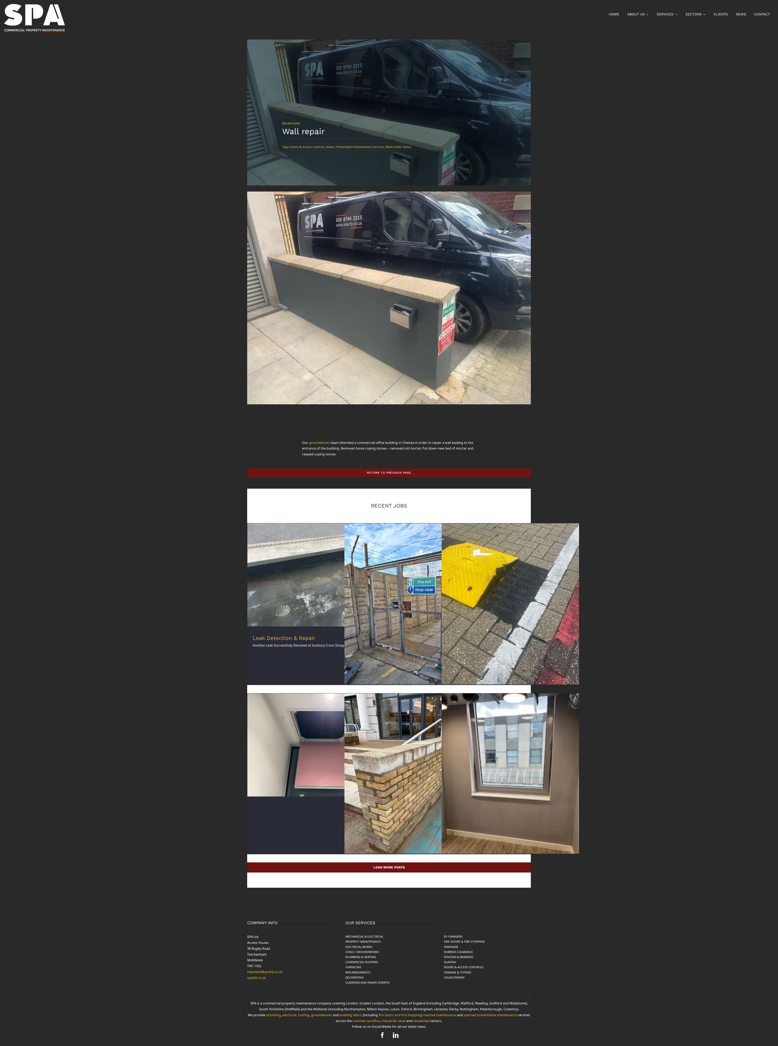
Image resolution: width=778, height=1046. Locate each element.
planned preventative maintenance (490, 1015)
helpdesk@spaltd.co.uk (265, 972)
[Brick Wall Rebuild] (413, 785)
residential (421, 1021)
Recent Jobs (291, 123)
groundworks (319, 442)
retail (402, 1021)
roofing (303, 1015)
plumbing (273, 1015)
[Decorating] (510, 785)
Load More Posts (389, 867)
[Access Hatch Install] (316, 745)
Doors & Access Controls (307, 147)
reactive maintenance (439, 1015)
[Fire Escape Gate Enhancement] (413, 615)
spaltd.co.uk (256, 977)
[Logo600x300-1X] (34, 4)
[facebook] (382, 1035)
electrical (289, 1015)
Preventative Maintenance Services (360, 147)
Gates (330, 147)
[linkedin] (395, 1035)
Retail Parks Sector (398, 147)
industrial (389, 1021)
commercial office (366, 1021)
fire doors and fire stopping (400, 1015)
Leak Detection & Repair (284, 638)
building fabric (351, 1015)
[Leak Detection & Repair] (316, 574)
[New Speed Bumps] (510, 615)
